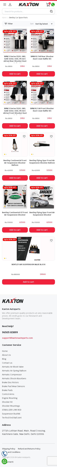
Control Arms (8, 394)
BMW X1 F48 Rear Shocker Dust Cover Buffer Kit (42, 57)
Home (4, 17)
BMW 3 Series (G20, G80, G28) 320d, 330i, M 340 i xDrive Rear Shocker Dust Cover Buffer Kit (15, 60)
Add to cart (15, 74)
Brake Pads (7, 390)
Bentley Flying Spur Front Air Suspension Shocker (42, 213)
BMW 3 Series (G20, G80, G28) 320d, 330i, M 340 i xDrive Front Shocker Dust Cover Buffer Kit (15, 112)
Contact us (7, 363)
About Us (6, 355)
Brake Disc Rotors (10, 382)
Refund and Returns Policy (29, 449)
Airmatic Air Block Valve (13, 366)
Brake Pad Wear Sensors (13, 386)
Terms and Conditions (11, 452)
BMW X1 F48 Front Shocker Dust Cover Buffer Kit (42, 109)
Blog (4, 359)
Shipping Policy (8, 449)
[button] (24, 32)
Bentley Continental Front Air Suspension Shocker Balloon (15, 162)
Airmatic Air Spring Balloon (14, 370)
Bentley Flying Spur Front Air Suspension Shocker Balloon (42, 161)
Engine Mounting (9, 398)
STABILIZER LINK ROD (11, 410)
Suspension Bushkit (11, 413)
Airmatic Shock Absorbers (14, 378)
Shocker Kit (7, 402)
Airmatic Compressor (12, 374)
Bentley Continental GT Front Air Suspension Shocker (15, 213)
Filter (10, 24)
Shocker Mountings (11, 406)
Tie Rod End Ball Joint (12, 417)
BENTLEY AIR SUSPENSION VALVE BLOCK (28, 264)
